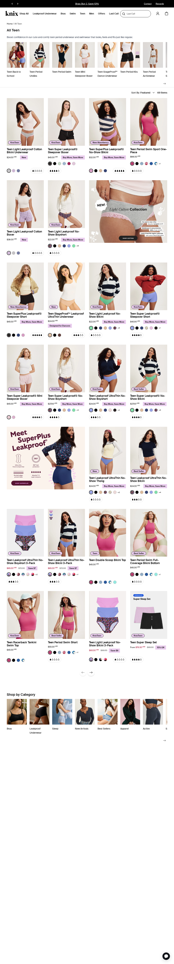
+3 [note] (77, 410)
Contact (148, 3)
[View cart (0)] (166, 14)
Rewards (160, 3)
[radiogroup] (13, 171)
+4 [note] (160, 492)
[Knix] (11, 13)
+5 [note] (119, 328)
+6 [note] (77, 246)
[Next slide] (164, 84)
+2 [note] (119, 410)
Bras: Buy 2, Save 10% (87, 3)
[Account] (157, 13)
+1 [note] (160, 164)
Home (10, 23)
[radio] (9, 171)
